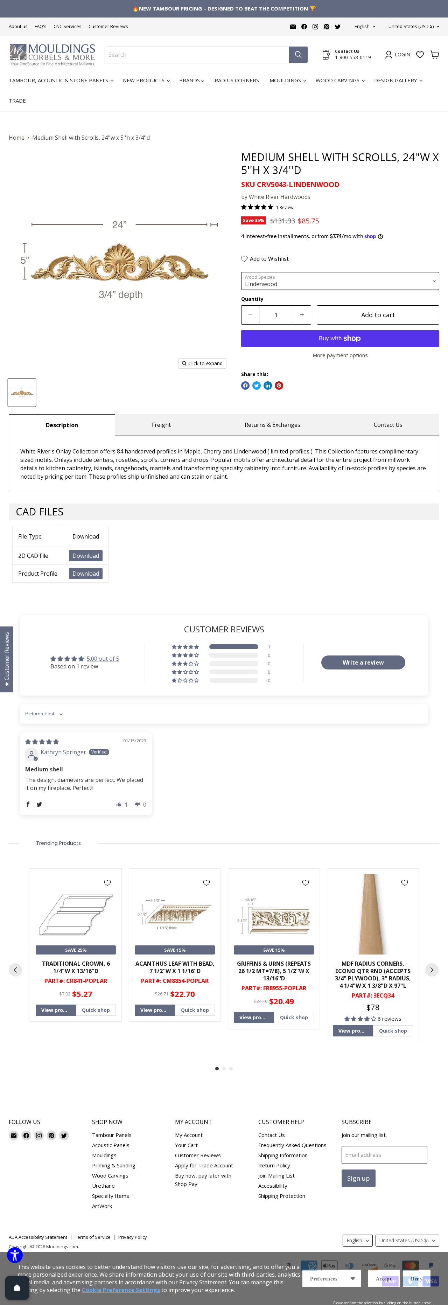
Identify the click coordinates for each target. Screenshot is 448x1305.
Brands (190, 80)
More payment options (340, 355)
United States (411, 26)
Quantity (252, 299)
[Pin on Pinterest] (279, 385)
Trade (17, 100)
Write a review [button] (363, 662)
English (362, 26)
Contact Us (388, 425)
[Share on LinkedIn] (268, 385)
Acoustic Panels (111, 1144)
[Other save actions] (352, 1278)
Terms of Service (93, 1237)
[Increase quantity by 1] (302, 315)
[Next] (432, 970)
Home (16, 137)
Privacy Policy (132, 1237)
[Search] (298, 55)
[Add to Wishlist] (107, 882)
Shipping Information (283, 1155)
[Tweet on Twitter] (256, 385)
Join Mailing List (276, 1175)
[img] (42, 741)
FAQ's (41, 26)
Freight (161, 425)
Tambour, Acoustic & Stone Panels (59, 80)
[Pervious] (15, 970)
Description (62, 425)
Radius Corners (237, 80)
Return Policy (274, 1165)
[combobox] (197, 55)
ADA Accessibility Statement (38, 1237)
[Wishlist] (420, 54)
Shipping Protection (281, 1195)
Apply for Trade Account (204, 1165)
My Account (189, 1134)
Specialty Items (110, 1195)
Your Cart (186, 1144)
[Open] (17, 1288)
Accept (384, 1279)
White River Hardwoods (279, 197)
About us (18, 26)
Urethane (103, 1185)
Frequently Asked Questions (292, 1144)
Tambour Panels (112, 1134)
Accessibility (272, 1185)
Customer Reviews (108, 26)
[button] (186, 646)
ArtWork (102, 1205)
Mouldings (286, 80)
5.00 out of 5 (103, 658)
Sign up (358, 1178)
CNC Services (68, 26)
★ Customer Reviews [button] (6, 659)
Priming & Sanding (113, 1165)
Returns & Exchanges (272, 425)
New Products (144, 80)
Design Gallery (396, 80)
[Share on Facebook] (245, 385)
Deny (417, 1279)
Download (85, 556)
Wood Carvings (338, 80)
